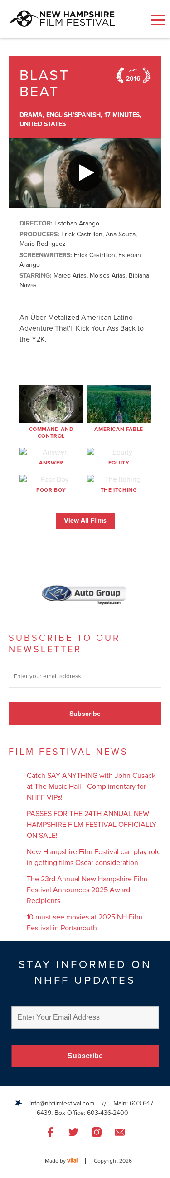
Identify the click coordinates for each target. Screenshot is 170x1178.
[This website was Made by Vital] (76, 1161)
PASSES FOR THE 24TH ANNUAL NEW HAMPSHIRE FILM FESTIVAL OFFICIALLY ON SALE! (91, 824)
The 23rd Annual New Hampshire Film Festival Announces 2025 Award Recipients (87, 890)
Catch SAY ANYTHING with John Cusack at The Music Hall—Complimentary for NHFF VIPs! (91, 786)
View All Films (85, 520)
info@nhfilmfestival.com (61, 1103)
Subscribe (85, 713)
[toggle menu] (158, 20)
